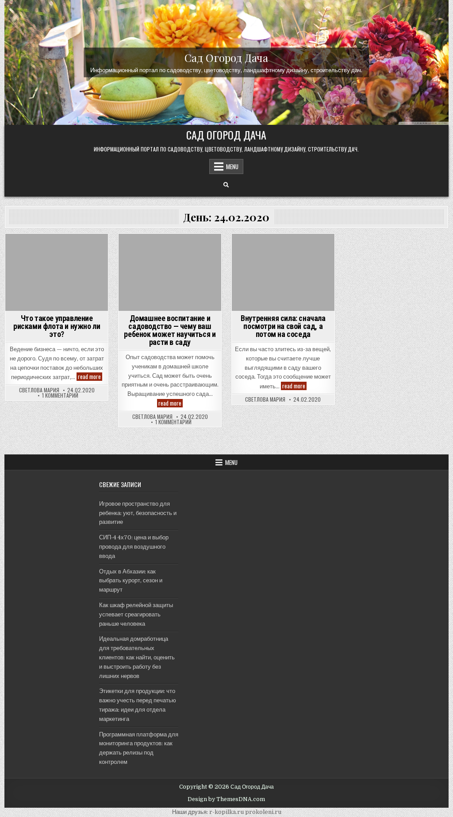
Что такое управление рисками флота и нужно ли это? (56, 326)
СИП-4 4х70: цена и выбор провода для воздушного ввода (134, 546)
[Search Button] (226, 185)
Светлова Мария (39, 390)
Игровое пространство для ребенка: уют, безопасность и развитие (138, 513)
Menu (232, 166)
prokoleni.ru (263, 812)
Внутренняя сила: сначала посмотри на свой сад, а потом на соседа (283, 326)
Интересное (283, 249)
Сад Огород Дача (226, 57)
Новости (170, 249)
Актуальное (57, 249)
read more (90, 376)
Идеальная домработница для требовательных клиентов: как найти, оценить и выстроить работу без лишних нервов (137, 657)
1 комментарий (60, 395)
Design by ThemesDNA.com (226, 799)
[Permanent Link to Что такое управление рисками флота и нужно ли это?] (56, 272)
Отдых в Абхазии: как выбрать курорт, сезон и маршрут (130, 580)
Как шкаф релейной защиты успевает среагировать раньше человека (136, 614)
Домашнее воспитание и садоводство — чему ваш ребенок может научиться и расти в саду (169, 330)
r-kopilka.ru (226, 812)
